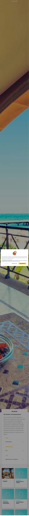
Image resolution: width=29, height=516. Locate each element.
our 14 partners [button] (8, 256)
